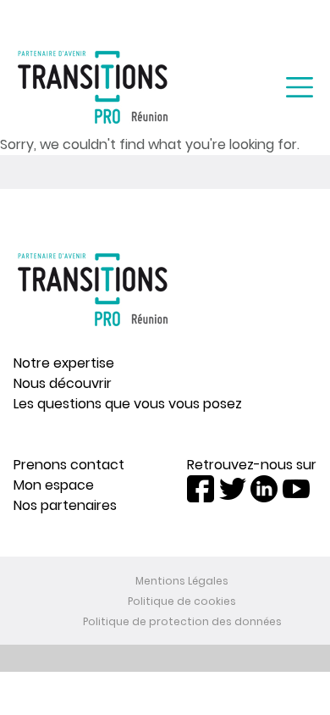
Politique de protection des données (182, 621)
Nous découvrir (63, 383)
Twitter (232, 488)
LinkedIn (264, 488)
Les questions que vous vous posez (128, 403)
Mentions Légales (181, 581)
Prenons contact (69, 464)
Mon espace (54, 485)
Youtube (296, 488)
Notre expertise (64, 363)
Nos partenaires (65, 505)
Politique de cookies (182, 601)
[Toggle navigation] (299, 87)
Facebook (200, 488)
